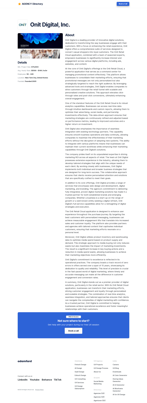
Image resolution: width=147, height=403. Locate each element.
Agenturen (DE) (100, 401)
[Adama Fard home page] (25, 361)
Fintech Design (80, 365)
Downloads (117, 372)
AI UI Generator (118, 385)
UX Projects (98, 365)
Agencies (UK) (99, 397)
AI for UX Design (119, 395)
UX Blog (116, 368)
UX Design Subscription (79, 387)
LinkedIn (23, 379)
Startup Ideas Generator (118, 380)
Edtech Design (80, 375)
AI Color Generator (120, 375)
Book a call (73, 331)
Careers (116, 365)
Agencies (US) (99, 393)
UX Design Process (101, 368)
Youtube (35, 379)
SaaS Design (79, 372)
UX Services (79, 383)
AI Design (78, 368)
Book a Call (123, 4)
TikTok (58, 379)
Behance (47, 379)
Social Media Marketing (98, 382)
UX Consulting (80, 379)
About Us (97, 372)
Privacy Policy (39, 389)
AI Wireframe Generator (118, 390)
